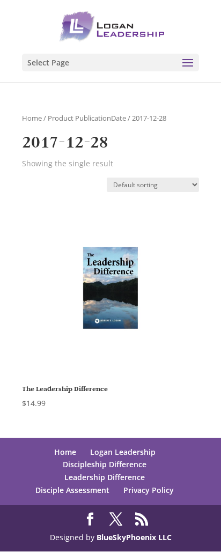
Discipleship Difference (104, 464)
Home (32, 118)
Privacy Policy (148, 490)
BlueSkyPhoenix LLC (134, 537)
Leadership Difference (104, 477)
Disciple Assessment (72, 490)
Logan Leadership (123, 452)
